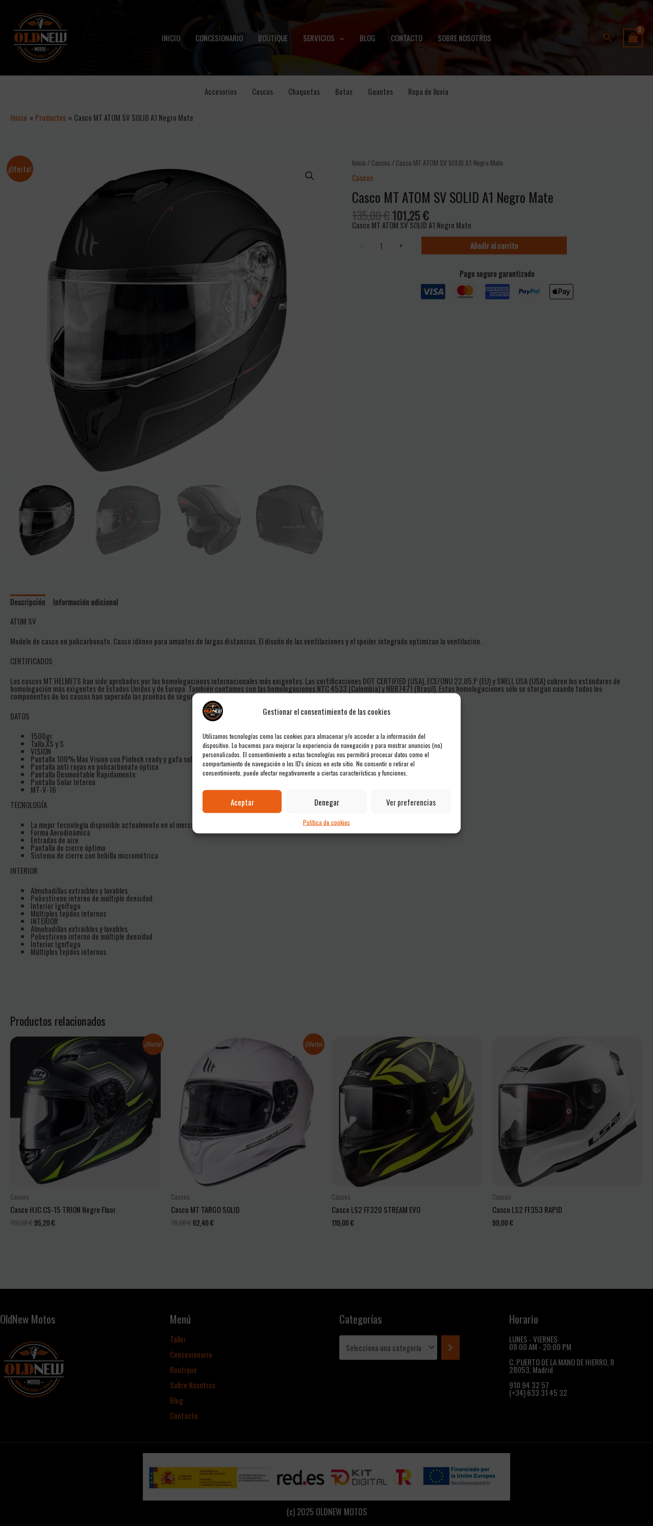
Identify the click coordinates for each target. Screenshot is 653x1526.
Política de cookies (326, 821)
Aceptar (242, 801)
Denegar (326, 801)
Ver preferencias (411, 801)
